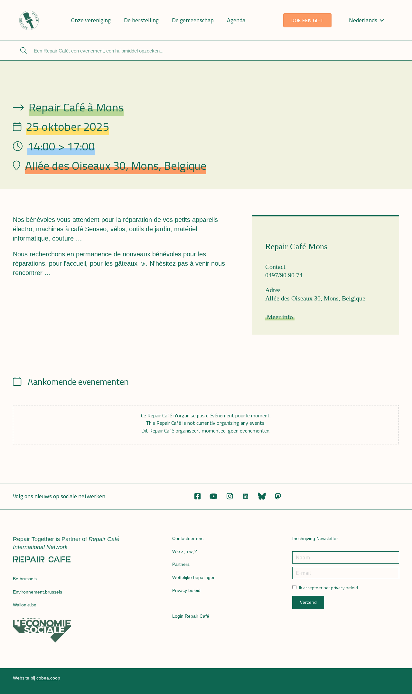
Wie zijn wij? (184, 551)
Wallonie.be (24, 604)
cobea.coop (48, 677)
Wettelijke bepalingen (194, 577)
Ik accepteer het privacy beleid (328, 588)
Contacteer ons (187, 538)
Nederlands (363, 20)
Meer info (280, 316)
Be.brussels (25, 578)
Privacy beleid (186, 590)
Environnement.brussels (37, 591)
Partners (181, 564)
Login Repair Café (190, 616)
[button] (197, 496)
